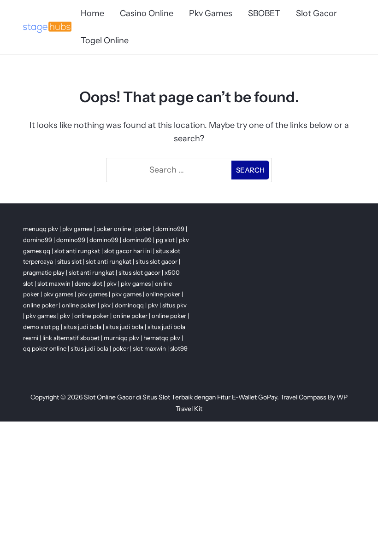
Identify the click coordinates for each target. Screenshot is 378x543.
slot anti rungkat (77, 250)
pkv (111, 283)
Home (92, 13)
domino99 (169, 228)
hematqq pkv (161, 337)
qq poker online (44, 348)
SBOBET (264, 13)
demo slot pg (41, 326)
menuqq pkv (40, 228)
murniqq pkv (121, 337)
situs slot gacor (156, 261)
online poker (163, 294)
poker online (113, 228)
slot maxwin (54, 283)
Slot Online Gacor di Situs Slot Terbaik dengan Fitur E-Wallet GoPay (180, 397)
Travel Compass (303, 397)
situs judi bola (82, 326)
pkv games (77, 228)
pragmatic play (44, 272)
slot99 (179, 348)
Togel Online (105, 40)
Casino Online (146, 13)
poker (143, 228)
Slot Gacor (316, 13)
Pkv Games (210, 13)
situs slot (69, 261)
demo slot (88, 283)
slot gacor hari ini (128, 250)
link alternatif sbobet (71, 337)
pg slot (165, 239)
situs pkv (174, 305)
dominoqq (129, 305)
